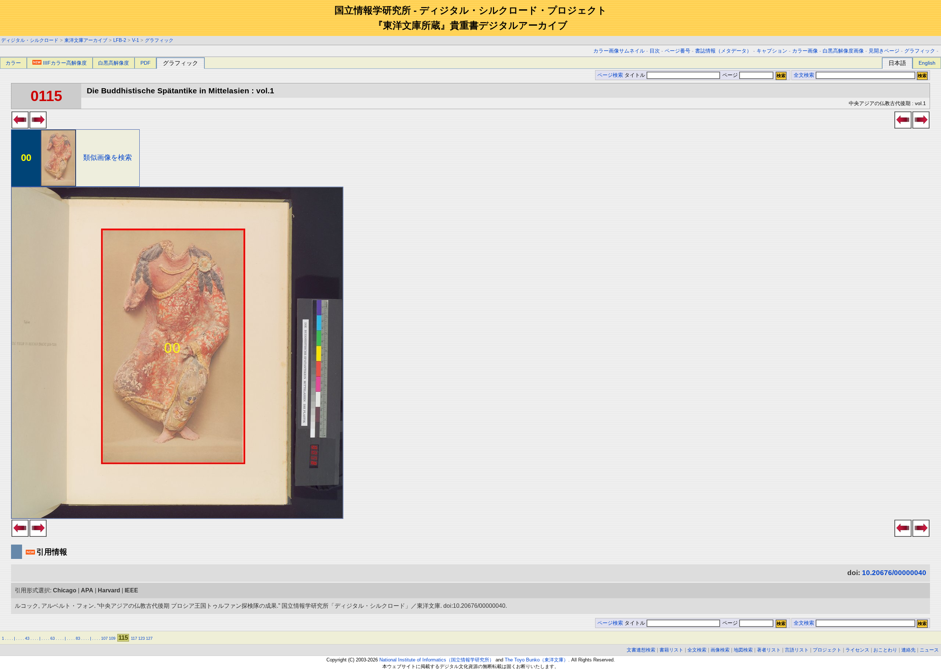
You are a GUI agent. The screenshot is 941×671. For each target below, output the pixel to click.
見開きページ (884, 51)
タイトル (636, 75)
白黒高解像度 (113, 63)
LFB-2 (119, 40)
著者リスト (769, 650)
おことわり (885, 650)
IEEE (131, 590)
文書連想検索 (641, 650)
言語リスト (797, 650)
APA (87, 590)
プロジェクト (827, 650)
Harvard (109, 590)
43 (27, 638)
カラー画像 (805, 51)
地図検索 (743, 650)
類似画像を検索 (107, 157)
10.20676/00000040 (894, 573)
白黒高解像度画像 (843, 51)
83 (78, 638)
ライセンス (857, 650)
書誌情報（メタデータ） (723, 51)
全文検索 (804, 75)
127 (149, 638)
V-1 (135, 40)
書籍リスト (671, 650)
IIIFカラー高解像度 (65, 63)
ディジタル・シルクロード (29, 40)
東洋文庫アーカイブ (85, 40)
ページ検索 (610, 75)
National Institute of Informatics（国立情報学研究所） (436, 660)
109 (112, 638)
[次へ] (38, 126)
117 (134, 638)
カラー (13, 63)
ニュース (929, 650)
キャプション (771, 51)
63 (52, 638)
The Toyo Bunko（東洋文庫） (536, 660)
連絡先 (908, 650)
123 (141, 638)
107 (104, 638)
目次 (655, 51)
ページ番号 (677, 51)
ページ (730, 75)
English (927, 63)
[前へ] (20, 126)
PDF (145, 63)
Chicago (64, 590)
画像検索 (720, 650)
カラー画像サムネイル (619, 51)
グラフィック (159, 40)
